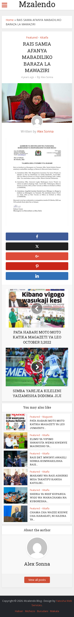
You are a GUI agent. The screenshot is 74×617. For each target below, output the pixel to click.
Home (10, 20)
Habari (19, 611)
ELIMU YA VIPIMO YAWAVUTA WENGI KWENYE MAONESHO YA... (48, 442)
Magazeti (47, 416)
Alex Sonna (47, 77)
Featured (31, 37)
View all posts (37, 580)
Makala (54, 611)
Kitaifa (44, 37)
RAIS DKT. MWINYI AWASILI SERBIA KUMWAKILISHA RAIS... (48, 461)
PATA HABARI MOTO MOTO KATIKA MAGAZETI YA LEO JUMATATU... (47, 424)
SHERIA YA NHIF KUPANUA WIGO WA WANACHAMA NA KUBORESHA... (48, 497)
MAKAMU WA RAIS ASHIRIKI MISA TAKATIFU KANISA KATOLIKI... (49, 479)
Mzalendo (37, 4)
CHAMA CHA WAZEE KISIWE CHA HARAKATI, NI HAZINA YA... (49, 516)
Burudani (42, 611)
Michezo (30, 611)
